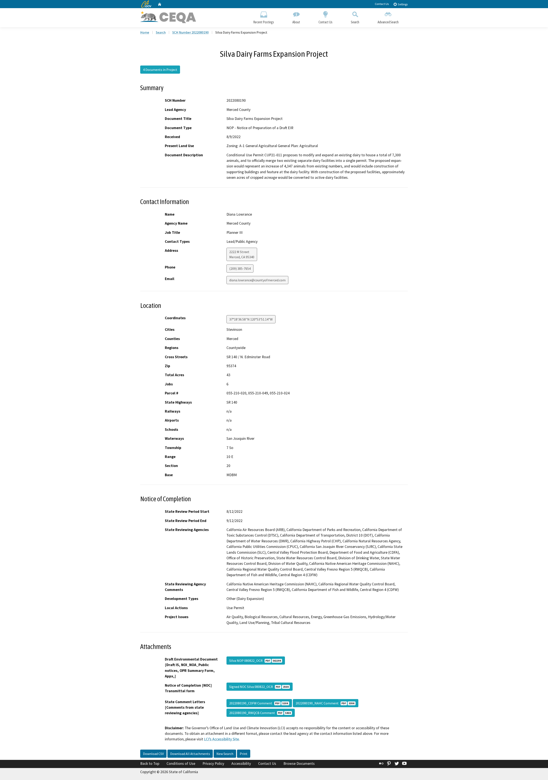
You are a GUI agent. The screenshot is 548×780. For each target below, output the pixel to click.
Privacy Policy (213, 763)
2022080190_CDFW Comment (258, 703)
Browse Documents (299, 763)
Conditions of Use (181, 763)
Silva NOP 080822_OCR (255, 660)
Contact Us (382, 4)
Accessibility (241, 763)
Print (243, 754)
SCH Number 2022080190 (190, 32)
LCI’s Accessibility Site (221, 739)
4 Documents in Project (160, 69)
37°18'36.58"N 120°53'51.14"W (251, 319)
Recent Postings (263, 22)
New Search (224, 754)
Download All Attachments (190, 754)
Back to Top (149, 763)
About (296, 22)
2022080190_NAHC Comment (325, 703)
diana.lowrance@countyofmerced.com (257, 280)
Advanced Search (388, 22)
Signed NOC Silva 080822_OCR (259, 687)
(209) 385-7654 (240, 268)
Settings (402, 4)
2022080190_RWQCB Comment (260, 713)
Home (144, 32)
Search (355, 22)
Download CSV (153, 754)
